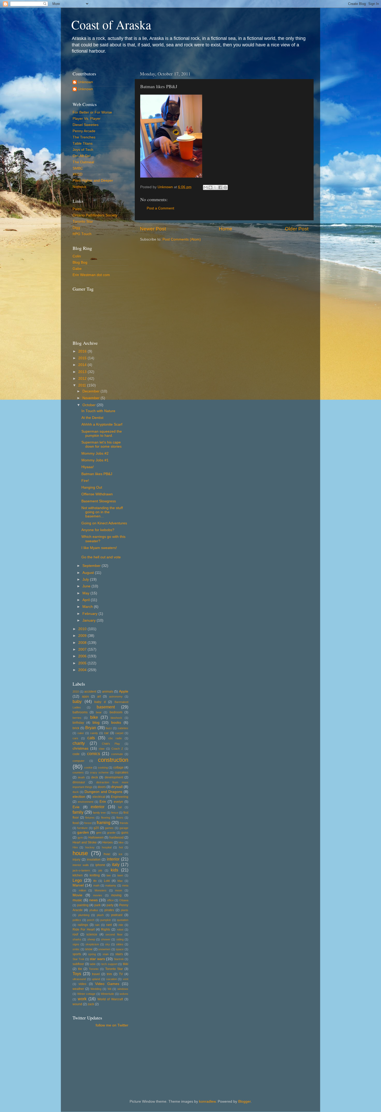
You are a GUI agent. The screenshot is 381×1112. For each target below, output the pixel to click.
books (116, 722)
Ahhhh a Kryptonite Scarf (101, 424)
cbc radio (115, 738)
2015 (83, 358)
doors (102, 787)
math (96, 885)
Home (225, 228)
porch (90, 919)
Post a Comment (160, 208)
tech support (109, 964)
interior (113, 859)
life (95, 880)
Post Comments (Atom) (182, 239)
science (91, 934)
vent (125, 979)
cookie (88, 767)
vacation (111, 979)
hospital (106, 847)
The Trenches (84, 137)
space (120, 949)
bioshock (116, 717)
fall (120, 807)
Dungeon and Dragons (103, 792)
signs (76, 944)
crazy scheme (99, 772)
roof (75, 934)
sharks (77, 939)
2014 (83, 365)
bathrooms (80, 712)
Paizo (77, 209)
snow (89, 949)
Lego (77, 880)
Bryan (90, 727)
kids (114, 870)
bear (99, 712)
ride (120, 924)
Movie (77, 895)
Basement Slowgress (98, 501)
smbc (76, 949)
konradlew (207, 1101)
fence (114, 812)
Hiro (75, 847)
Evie (76, 807)
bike (94, 717)
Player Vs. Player (87, 119)
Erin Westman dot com (91, 275)
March (88, 607)
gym (80, 837)
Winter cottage (86, 993)
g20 (96, 828)
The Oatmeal (83, 162)
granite (111, 832)
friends (124, 823)
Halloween (96, 837)
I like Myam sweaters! (99, 548)
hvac (107, 854)
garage (123, 827)
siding (120, 939)
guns (124, 832)
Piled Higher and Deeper (93, 180)
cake (80, 733)
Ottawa (123, 900)
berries (77, 717)
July (86, 579)
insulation (94, 859)
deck (94, 777)
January (89, 620)
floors (119, 817)
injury (76, 859)
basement (106, 707)
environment (85, 801)
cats (91, 737)
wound (77, 1004)
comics (93, 753)
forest (87, 823)
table (93, 964)
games (109, 827)
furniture (82, 827)
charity (79, 743)
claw (101, 748)
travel (96, 974)
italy (115, 864)
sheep (91, 939)
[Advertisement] (96, 1055)
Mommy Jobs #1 (95, 460)
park (97, 905)
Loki (107, 881)
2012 (83, 379)
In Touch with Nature (98, 411)
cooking (103, 767)
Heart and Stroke (85, 842)
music (77, 900)
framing (103, 822)
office (110, 900)
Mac (120, 880)
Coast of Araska (111, 24)
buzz (109, 728)
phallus (93, 910)
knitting (95, 875)
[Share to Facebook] (220, 187)
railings (83, 925)
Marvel (78, 885)
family (78, 812)
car (106, 733)
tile (80, 969)
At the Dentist (92, 418)
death (81, 777)
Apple (123, 691)
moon (118, 890)
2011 (82, 385)
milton (82, 890)
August (88, 573)
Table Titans (83, 143)
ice (120, 854)
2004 (83, 670)
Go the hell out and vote (101, 557)
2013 (83, 372)
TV (121, 974)
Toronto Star (83, 221)
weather (78, 989)
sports (77, 954)
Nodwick (79, 187)
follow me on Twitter (112, 1025)
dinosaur (79, 782)
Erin (103, 802)
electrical (99, 797)
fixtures (90, 817)
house (80, 853)
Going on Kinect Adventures (104, 523)
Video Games (107, 984)
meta (125, 885)
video (82, 984)
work (82, 998)
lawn (120, 875)
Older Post (296, 228)
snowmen (104, 949)
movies (97, 895)
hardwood (116, 837)
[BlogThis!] (210, 187)
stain (106, 954)
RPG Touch (82, 234)
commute (117, 754)
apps (85, 696)
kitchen (78, 875)
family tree (99, 812)
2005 (83, 663)
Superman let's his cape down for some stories (101, 444)
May (86, 593)
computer (78, 760)
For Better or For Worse (92, 112)
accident (90, 691)
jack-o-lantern (81, 870)
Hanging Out (91, 487)
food (76, 823)
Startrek (119, 959)
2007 (83, 649)
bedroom (116, 712)
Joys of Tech (83, 150)
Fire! (85, 481)
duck (76, 791)
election (79, 797)
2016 (83, 351)
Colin (77, 256)
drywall (117, 787)
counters (78, 772)
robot (120, 929)
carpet (119, 733)
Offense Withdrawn (97, 494)
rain (97, 924)
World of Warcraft (110, 999)
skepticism (92, 944)
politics (77, 919)
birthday (78, 722)
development (114, 777)
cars (75, 738)
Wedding (95, 988)
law (109, 875)
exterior (97, 806)
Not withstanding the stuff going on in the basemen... (102, 512)
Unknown (85, 82)
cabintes (123, 728)
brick (76, 728)
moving (116, 895)
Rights (105, 929)
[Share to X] (215, 187)
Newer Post (153, 228)
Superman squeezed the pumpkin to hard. (101, 434)
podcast (116, 915)
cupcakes (121, 772)
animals (107, 691)
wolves (123, 993)
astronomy (116, 696)
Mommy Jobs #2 (95, 453)
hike (121, 842)
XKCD (77, 174)
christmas (80, 748)
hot (121, 847)
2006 (83, 656)
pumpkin (105, 919)
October (89, 405)
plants (124, 910)
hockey (90, 847)
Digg (76, 228)
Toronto (93, 968)
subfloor (78, 964)
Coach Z (117, 748)
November (91, 398)
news (93, 900)
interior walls (81, 865)
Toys (77, 973)
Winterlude (107, 993)
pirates (109, 910)
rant (109, 925)
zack (91, 1004)
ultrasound (79, 979)
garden (83, 832)
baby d (100, 702)
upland (96, 979)
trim (109, 974)
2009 (83, 636)
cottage (118, 767)
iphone (100, 865)
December (91, 391)
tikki (125, 964)
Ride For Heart (84, 929)
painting (83, 905)
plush (100, 915)
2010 (83, 629)
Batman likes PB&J (96, 474)
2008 (83, 643)
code (76, 754)
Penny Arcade (84, 131)
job (100, 870)
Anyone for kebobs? (97, 530)
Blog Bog (80, 262)
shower (105, 939)
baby (77, 701)
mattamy (110, 885)
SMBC (78, 168)
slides (119, 944)
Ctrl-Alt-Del (81, 156)
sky (107, 944)
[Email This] (205, 187)
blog (96, 722)
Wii (109, 988)
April (86, 600)
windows (122, 988)
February (90, 614)
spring (92, 954)
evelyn (118, 802)
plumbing (83, 915)
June (86, 586)
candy (94, 733)
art (99, 696)
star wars (97, 959)
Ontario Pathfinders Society (95, 215)
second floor (114, 934)
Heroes (107, 842)
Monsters (101, 890)
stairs (119, 954)
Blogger (244, 1101)
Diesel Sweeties (85, 125)
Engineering (119, 797)
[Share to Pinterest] (225, 187)
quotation (122, 919)
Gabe (77, 269)
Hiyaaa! (87, 467)
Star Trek (78, 959)
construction (113, 760)
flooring (105, 817)
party (110, 905)
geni (98, 832)
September (92, 566)
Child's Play (111, 743)
